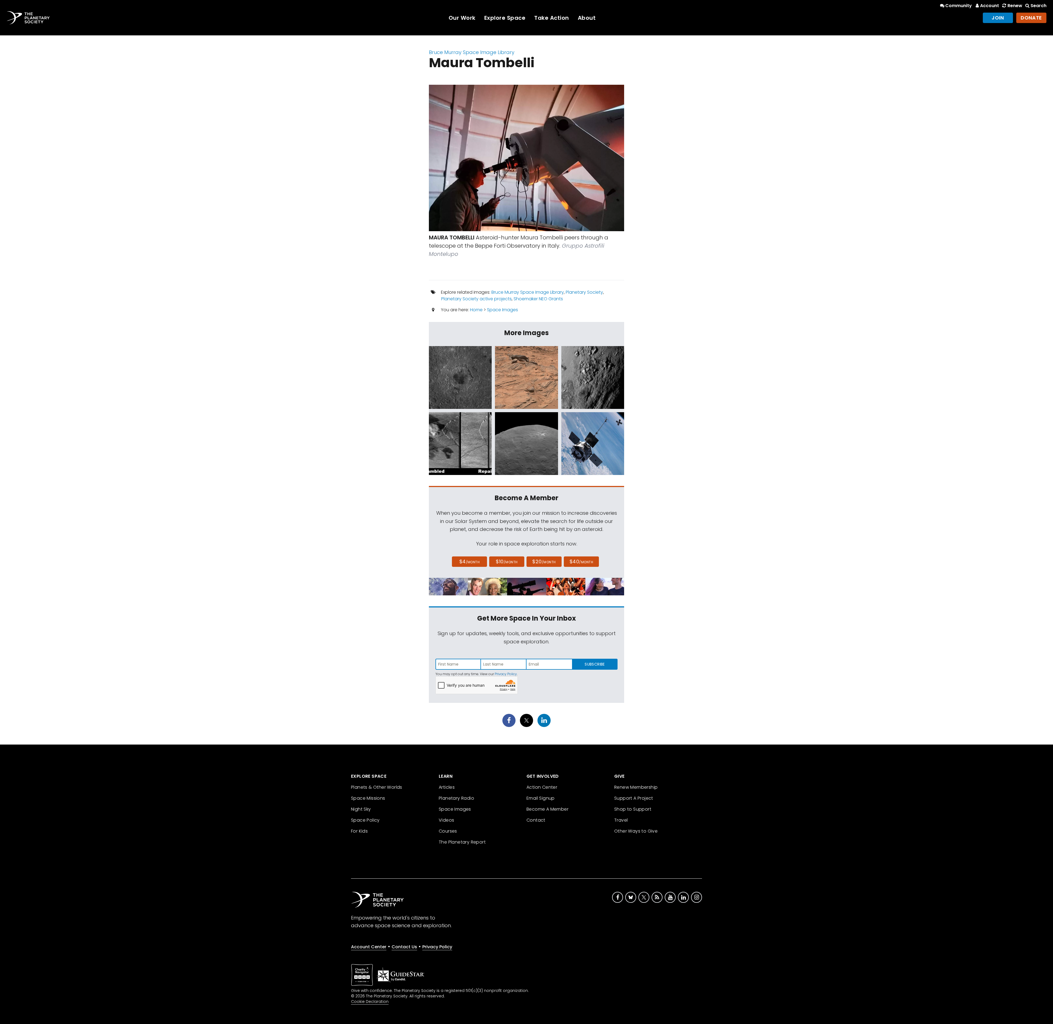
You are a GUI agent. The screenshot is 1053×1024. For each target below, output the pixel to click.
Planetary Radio (456, 798)
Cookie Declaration (370, 1001)
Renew (1014, 5)
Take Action (551, 18)
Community (958, 5)
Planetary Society (584, 292)
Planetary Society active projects (476, 299)
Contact (535, 820)
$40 (581, 561)
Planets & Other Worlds (376, 787)
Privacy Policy (506, 674)
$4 (469, 561)
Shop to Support (632, 809)
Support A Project (633, 798)
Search (1038, 5)
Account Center (368, 947)
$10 (506, 561)
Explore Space (505, 18)
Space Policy (365, 820)
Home (476, 310)
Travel (621, 820)
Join (998, 17)
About (587, 18)
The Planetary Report (462, 842)
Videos (446, 820)
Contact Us (404, 947)
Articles (447, 787)
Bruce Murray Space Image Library (471, 52)
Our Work (462, 18)
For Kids (359, 831)
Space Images (502, 310)
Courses (448, 831)
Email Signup (540, 798)
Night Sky (361, 809)
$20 (544, 561)
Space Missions (368, 798)
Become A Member (547, 809)
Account (989, 5)
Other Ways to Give (636, 831)
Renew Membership (636, 787)
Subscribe (595, 664)
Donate (1031, 17)
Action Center (541, 787)
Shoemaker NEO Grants (538, 299)
